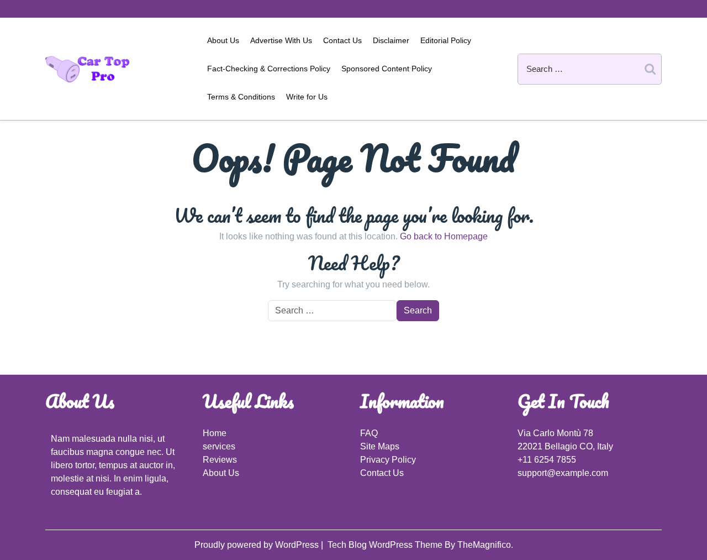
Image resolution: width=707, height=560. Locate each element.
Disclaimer (391, 40)
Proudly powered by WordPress (257, 544)
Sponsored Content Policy (386, 68)
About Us (223, 40)
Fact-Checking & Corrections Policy (268, 68)
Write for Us (307, 96)
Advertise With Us (281, 40)
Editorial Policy (445, 40)
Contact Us (342, 40)
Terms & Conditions (241, 96)
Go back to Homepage (444, 236)
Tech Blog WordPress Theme (386, 544)
